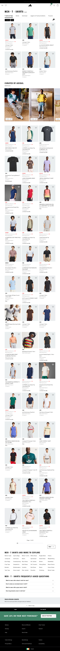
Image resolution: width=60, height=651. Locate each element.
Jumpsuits (7, 558)
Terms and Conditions (27, 643)
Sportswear (34, 558)
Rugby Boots (42, 555)
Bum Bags (7, 561)
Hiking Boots (42, 564)
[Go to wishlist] (6, 5)
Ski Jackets (33, 561)
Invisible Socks (24, 567)
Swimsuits (16, 558)
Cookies (40, 639)
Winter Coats (8, 555)
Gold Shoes (25, 564)
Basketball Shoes (50, 561)
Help (6, 632)
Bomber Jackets (7, 567)
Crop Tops (7, 564)
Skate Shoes (42, 558)
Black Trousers (24, 559)
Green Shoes (51, 567)
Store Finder (25, 632)
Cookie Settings (8, 639)
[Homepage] (30, 6)
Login (15, 609)
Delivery (7, 624)
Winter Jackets (41, 561)
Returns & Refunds (26, 624)
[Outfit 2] (41, 104)
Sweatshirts (16, 564)
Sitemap (7, 628)
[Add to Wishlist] (19, 25)
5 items (32, 119)
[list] (30, 16)
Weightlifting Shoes (51, 559)
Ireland (32, 648)
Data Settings (25, 639)
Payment (41, 628)
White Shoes (34, 555)
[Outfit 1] (16, 104)
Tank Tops (7, 570)
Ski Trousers (34, 564)
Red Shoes (33, 567)
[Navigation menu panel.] (2, 5)
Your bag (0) (43, 609)
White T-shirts (25, 555)
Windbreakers (17, 567)
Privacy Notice (8, 643)
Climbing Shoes (41, 570)
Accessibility (41, 643)
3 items (7, 119)
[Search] (54, 5)
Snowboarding (17, 561)
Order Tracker (42, 624)
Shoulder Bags (33, 570)
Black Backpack (41, 567)
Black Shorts (51, 564)
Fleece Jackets (50, 556)
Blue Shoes (25, 561)
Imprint (23, 628)
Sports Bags (16, 555)
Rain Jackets (25, 570)
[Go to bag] (57, 5)
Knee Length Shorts (16, 570)
